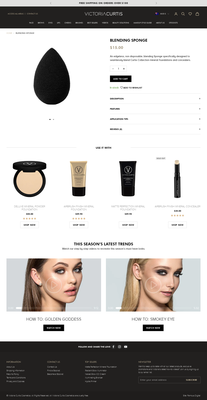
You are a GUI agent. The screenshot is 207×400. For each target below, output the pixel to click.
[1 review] (79, 218)
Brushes (79, 23)
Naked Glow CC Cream (95, 374)
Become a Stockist (55, 374)
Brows (41, 23)
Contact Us (32, 14)
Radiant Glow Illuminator (96, 370)
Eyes (51, 23)
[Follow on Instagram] (119, 346)
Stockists (173, 23)
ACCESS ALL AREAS (16, 14)
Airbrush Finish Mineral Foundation (79, 208)
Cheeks (68, 23)
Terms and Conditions (16, 377)
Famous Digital (194, 395)
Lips (58, 23)
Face (31, 23)
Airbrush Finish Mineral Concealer (177, 206)
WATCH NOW (54, 328)
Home (9, 33)
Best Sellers (92, 23)
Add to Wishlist (132, 88)
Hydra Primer (91, 381)
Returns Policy (12, 374)
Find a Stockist (53, 370)
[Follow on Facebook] (113, 346)
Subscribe (191, 380)
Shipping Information (15, 370)
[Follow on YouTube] (125, 346)
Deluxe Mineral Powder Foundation (29, 208)
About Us (160, 23)
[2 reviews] (29, 218)
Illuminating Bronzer (94, 377)
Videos (105, 23)
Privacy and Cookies (15, 381)
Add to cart (120, 79)
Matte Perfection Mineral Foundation (128, 208)
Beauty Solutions (121, 23)
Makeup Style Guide (143, 23)
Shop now (30, 225)
